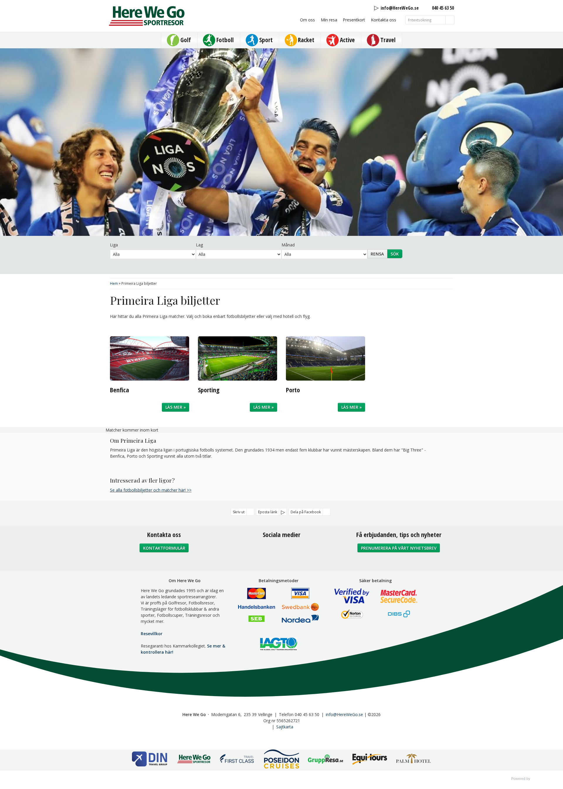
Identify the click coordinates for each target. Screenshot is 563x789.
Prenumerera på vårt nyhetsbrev (399, 548)
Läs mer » (175, 407)
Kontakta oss (383, 20)
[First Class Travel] (237, 760)
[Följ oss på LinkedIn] (294, 550)
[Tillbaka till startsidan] (147, 16)
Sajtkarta (284, 727)
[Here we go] (193, 759)
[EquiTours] (369, 759)
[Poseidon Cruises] (281, 759)
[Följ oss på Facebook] (269, 550)
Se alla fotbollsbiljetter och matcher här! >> (150, 490)
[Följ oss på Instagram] (281, 550)
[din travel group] (149, 759)
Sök (395, 254)
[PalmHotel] (413, 759)
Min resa (329, 20)
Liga (114, 245)
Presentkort (354, 20)
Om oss (307, 20)
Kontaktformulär (164, 548)
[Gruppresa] (325, 759)
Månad (288, 245)
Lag (199, 245)
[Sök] (450, 20)
